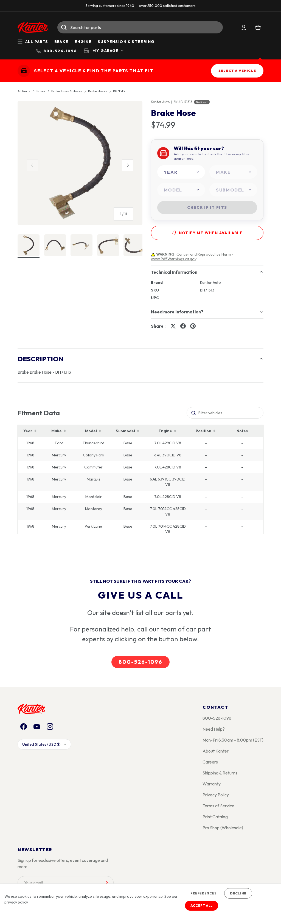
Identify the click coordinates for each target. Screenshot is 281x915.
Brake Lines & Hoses (66, 91)
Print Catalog (215, 816)
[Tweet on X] (173, 326)
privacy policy (16, 902)
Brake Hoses (97, 91)
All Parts (24, 91)
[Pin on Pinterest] (193, 326)
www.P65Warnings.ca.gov (173, 258)
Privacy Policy (216, 794)
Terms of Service (218, 805)
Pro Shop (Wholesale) (223, 827)
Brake (61, 42)
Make (56, 430)
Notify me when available (211, 232)
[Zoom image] (80, 163)
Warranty (212, 784)
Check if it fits (207, 207)
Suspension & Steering (126, 42)
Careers (210, 762)
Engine (83, 42)
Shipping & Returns (220, 773)
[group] (80, 165)
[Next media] (127, 165)
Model (91, 430)
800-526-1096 (140, 662)
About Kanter (216, 751)
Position (203, 430)
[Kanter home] (24, 70)
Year (27, 430)
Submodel (125, 430)
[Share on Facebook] (183, 326)
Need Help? (214, 729)
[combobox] (140, 27)
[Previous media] (32, 165)
